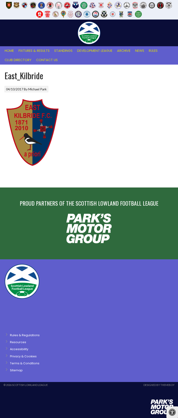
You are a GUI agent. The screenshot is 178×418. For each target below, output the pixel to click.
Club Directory (18, 60)
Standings (63, 50)
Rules (153, 50)
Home (9, 50)
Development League (94, 50)
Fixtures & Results (34, 50)
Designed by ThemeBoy (159, 384)
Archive (123, 50)
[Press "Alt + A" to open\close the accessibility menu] (172, 412)
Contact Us (47, 60)
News (139, 50)
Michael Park (37, 89)
